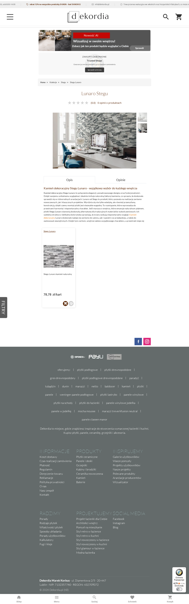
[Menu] (10, 17)
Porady (44, 519)
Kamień (80, 478)
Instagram (119, 523)
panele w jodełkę (61, 411)
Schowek (132, 601)
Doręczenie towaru (51, 473)
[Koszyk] (178, 16)
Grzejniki (81, 465)
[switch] (179, 589)
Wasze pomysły (122, 461)
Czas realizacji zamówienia (55, 461)
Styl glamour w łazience (90, 548)
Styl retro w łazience (88, 531)
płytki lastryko (108, 394)
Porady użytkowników (52, 535)
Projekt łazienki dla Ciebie (91, 519)
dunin (65, 386)
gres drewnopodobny (62, 378)
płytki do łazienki (89, 403)
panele (49, 394)
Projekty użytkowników (126, 465)
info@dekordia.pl (95, 4)
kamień (126, 386)
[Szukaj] (165, 16)
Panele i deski (84, 461)
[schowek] (71, 303)
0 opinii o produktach (110, 102)
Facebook (118, 519)
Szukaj (94, 601)
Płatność (45, 465)
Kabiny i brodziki (86, 469)
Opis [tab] (69, 180)
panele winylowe (134, 394)
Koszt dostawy (48, 457)
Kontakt (44, 494)
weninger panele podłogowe (77, 394)
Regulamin (46, 469)
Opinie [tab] (120, 180)
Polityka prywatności (52, 482)
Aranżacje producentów (127, 478)
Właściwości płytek (51, 527)
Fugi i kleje (46, 544)
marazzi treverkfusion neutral (120, 411)
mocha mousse (86, 411)
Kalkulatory (46, 540)
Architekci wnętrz (87, 523)
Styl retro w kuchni (87, 535)
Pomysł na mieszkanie (89, 527)
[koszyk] (65, 303)
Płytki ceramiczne (87, 457)
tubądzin (50, 386)
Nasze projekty (122, 469)
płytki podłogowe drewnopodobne (102, 378)
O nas (43, 486)
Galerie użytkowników (126, 457)
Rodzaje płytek (48, 523)
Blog (115, 527)
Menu (57, 601)
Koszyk (170, 601)
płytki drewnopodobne (117, 370)
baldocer (110, 386)
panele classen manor (94, 419)
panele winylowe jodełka (120, 403)
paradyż (134, 378)
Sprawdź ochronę (94, 70)
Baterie (80, 482)
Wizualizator (120, 482)
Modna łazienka (85, 552)
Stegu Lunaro (50, 231)
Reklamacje (46, 478)
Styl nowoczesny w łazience (92, 540)
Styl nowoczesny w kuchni (91, 544)
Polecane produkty (124, 473)
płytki (140, 386)
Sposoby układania (50, 531)
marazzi (80, 386)
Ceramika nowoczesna (89, 473)
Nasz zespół (47, 490)
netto (95, 386)
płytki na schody (63, 403)
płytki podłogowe (87, 370)
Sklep (19, 601)
